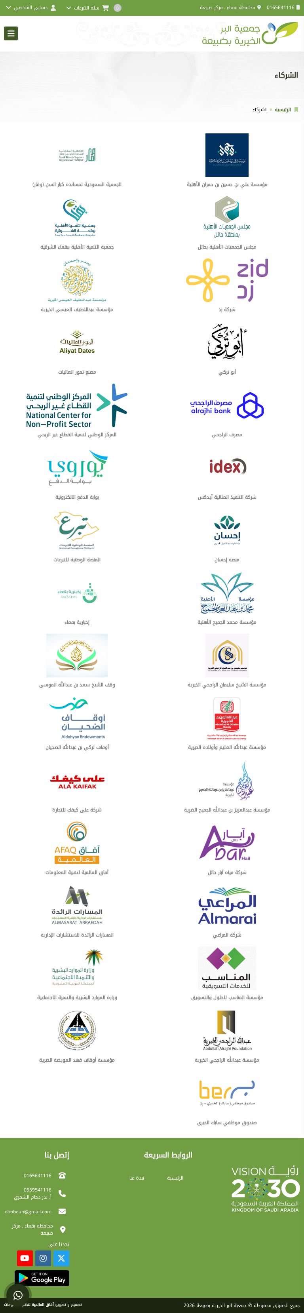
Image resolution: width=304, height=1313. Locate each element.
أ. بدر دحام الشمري (32, 1197)
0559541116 (37, 1190)
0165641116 (280, 7)
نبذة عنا (136, 1178)
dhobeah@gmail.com (28, 1211)
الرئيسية (283, 109)
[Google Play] (42, 1278)
